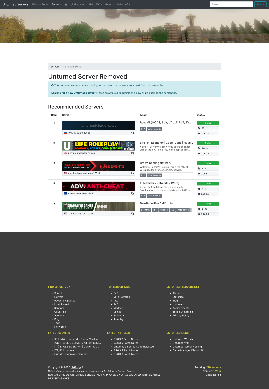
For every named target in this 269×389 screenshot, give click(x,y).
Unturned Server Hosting (187, 346)
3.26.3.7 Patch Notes (125, 339)
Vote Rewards (121, 296)
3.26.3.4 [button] (205, 133)
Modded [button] (164, 210)
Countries (60, 311)
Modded (118, 308)
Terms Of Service (183, 311)
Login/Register (76, 4)
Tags (57, 322)
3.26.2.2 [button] (205, 214)
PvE (115, 304)
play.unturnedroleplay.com (81, 153)
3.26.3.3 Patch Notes (125, 354)
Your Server (42, 4)
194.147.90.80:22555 (79, 132)
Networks (60, 326)
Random (59, 308)
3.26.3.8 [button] (205, 153)
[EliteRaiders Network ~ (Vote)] (98, 186)
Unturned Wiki (181, 342)
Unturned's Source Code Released (133, 346)
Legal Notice (213, 374)
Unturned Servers (15, 4)
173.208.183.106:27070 (80, 213)
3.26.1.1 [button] (204, 174)
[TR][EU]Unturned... (65, 350)
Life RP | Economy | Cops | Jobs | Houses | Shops (172, 142)
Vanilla (117, 311)
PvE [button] (172, 210)
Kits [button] (155, 210)
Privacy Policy (181, 315)
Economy (119, 315)
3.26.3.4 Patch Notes (125, 350)
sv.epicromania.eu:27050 (81, 193)
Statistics (178, 296)
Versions (59, 315)
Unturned (178, 304)
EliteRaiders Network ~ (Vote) (159, 183)
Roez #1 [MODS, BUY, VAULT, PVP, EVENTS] (169, 122)
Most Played (61, 304)
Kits (115, 300)
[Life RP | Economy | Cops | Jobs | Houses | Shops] (98, 146)
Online (208, 123)
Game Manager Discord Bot (189, 350)
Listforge (76, 367)
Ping (56, 319)
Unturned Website (183, 339)
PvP (115, 293)
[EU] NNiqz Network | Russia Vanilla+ (76, 339)
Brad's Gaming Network (155, 162)
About (108, 4)
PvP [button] (143, 129)
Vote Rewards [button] (154, 129)
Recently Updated (65, 300)
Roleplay (118, 319)
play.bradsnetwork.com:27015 (84, 173)
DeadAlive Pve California (156, 203)
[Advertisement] (134, 54)
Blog (175, 300)
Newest (58, 296)
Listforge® (122, 4)
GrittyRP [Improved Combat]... (72, 354)
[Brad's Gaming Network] (98, 166)
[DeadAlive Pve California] (98, 206)
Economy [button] (145, 210)
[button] (132, 132)
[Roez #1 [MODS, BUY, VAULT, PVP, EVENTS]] (98, 125)
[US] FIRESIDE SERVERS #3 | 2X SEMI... (77, 342)
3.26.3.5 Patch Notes (125, 342)
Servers (56, 4)
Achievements (181, 308)
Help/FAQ (94, 4)
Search (260, 4)
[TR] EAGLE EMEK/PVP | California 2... (76, 346)
